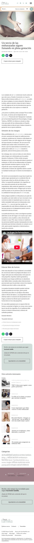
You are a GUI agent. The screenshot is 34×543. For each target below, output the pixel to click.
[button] (30, 3)
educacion (13, 457)
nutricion (22, 462)
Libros (14, 380)
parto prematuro (19, 134)
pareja (4, 465)
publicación (5, 117)
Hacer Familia (16, 382)
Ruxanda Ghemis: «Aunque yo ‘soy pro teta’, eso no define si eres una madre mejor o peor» (21, 419)
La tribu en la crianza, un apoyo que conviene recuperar (21, 397)
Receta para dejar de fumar (11, 328)
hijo (14, 95)
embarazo (23, 99)
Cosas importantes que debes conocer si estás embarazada (20, 408)
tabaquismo (17, 148)
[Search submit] (31, 9)
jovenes (22, 460)
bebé (22, 192)
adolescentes (19, 455)
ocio (28, 462)
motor (4, 462)
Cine (6, 457)
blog (3, 458)
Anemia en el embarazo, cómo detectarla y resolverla (21, 431)
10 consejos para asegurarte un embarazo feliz (21, 442)
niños (8, 204)
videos (25, 464)
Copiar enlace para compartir (12, 61)
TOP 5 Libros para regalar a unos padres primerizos (22, 385)
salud (19, 465)
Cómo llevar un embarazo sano (12, 322)
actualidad (7, 455)
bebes (28, 455)
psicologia (11, 465)
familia (26, 380)
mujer (9, 462)
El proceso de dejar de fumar (11, 325)
